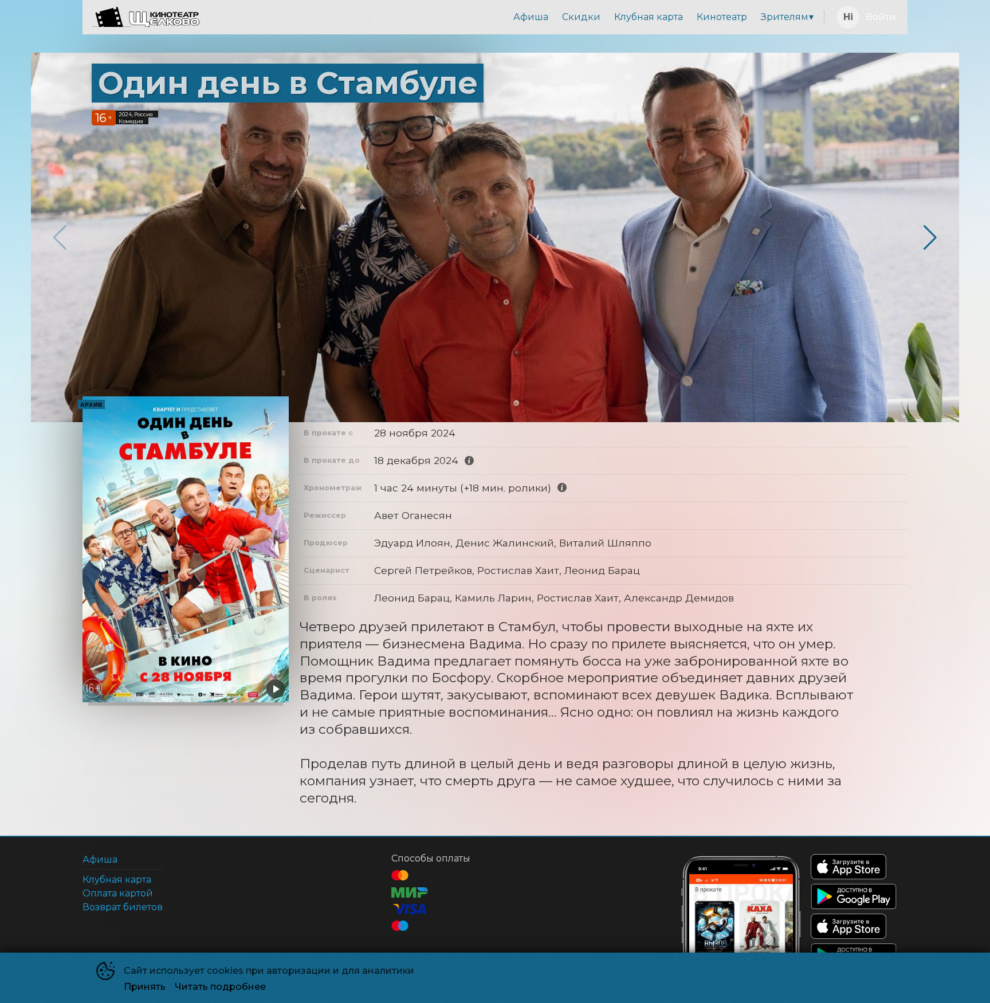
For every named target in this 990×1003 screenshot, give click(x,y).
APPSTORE (848, 866)
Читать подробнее (220, 986)
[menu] (514, 17)
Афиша (530, 16)
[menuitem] (530, 17)
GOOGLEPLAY (853, 896)
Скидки (581, 16)
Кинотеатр (722, 16)
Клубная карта (648, 16)
